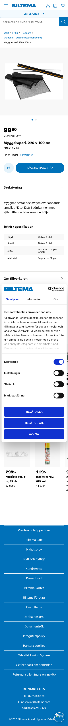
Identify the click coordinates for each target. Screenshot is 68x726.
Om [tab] (55, 299)
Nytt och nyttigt (34, 559)
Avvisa (34, 433)
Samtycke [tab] (12, 299)
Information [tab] (33, 299)
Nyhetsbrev (34, 549)
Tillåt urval (34, 422)
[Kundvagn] (62, 5)
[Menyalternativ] (6, 5)
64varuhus (26, 155)
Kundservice (34, 569)
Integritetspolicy (34, 636)
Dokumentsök (34, 626)
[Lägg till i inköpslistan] (9, 168)
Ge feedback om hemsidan (34, 665)
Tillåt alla (34, 411)
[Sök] (63, 21)
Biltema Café (34, 540)
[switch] (58, 373)
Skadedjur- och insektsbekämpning (23, 37)
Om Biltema (34, 607)
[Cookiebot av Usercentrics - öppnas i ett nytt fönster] (48, 289)
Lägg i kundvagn (37, 167)
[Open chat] (59, 717)
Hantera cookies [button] (34, 645)
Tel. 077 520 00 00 (34, 696)
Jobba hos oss (34, 617)
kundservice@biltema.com (34, 702)
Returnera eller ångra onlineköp (34, 674)
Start (6, 32)
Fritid (15, 32)
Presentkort (34, 578)
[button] (34, 13)
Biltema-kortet (34, 588)
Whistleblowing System (34, 655)
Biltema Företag (34, 597)
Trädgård (26, 32)
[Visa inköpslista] (55, 5)
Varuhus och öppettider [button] (34, 530)
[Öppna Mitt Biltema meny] (48, 5)
